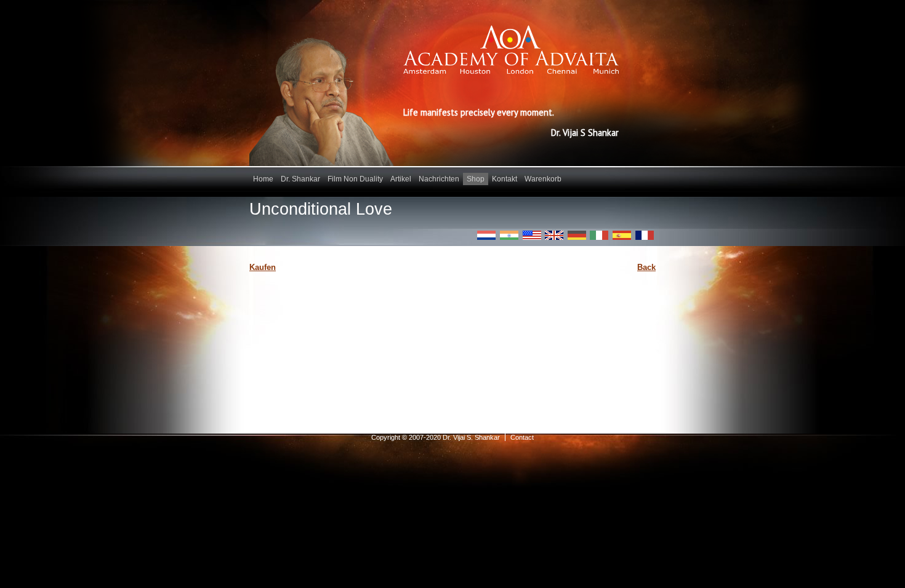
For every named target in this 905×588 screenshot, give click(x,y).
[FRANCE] (644, 235)
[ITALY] (599, 235)
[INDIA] (509, 235)
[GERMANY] (577, 235)
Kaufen (262, 267)
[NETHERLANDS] (486, 235)
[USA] (532, 235)
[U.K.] (554, 235)
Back (646, 267)
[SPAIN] (622, 235)
